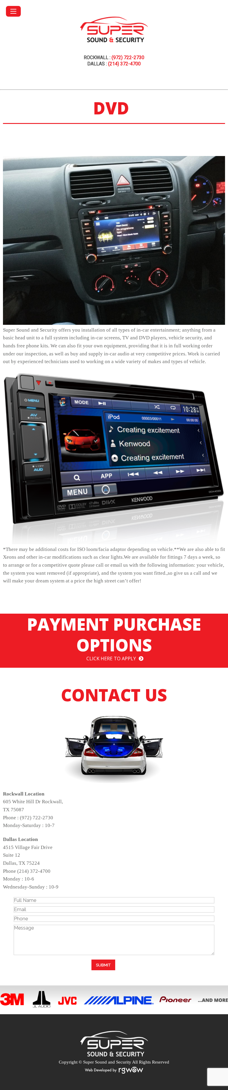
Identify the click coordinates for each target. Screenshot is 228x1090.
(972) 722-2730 (128, 57)
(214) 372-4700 (124, 64)
